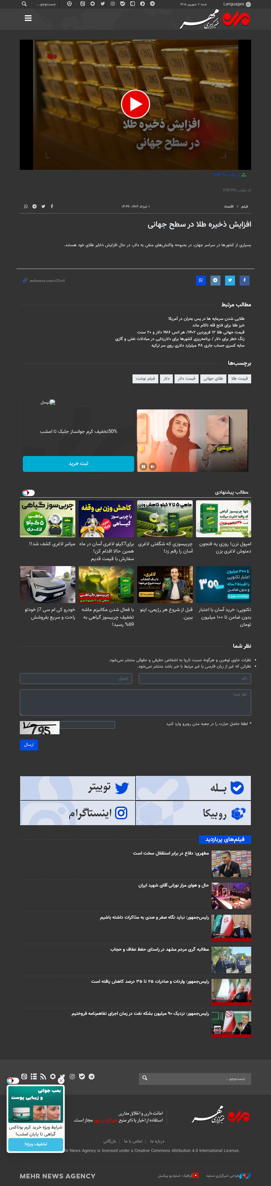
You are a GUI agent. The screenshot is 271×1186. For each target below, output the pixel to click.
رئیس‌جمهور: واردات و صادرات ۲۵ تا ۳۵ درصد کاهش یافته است (150, 981)
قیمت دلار (186, 378)
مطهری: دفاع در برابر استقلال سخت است (171, 853)
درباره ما (157, 1141)
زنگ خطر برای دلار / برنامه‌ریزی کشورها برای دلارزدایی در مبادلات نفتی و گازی (180, 339)
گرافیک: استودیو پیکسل (175, 1176)
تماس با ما (133, 1141)
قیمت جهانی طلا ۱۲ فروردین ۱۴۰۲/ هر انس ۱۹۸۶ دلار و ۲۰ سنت (191, 332)
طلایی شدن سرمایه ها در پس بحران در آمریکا (207, 319)
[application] (135, 105)
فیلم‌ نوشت (145, 378)
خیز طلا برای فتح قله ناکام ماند (218, 325)
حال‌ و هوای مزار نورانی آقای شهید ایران (173, 885)
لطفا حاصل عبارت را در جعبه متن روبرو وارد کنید (208, 724)
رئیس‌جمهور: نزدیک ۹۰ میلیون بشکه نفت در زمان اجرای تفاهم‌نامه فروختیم (140, 1013)
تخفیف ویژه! (35, 1144)
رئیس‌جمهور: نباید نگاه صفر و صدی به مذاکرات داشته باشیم (154, 917)
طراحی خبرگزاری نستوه (222, 1176)
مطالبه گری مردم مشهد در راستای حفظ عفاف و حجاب (159, 949)
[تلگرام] (91, 1077)
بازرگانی (109, 1141)
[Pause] (143, 467)
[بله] (82, 1077)
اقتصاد (229, 207)
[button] (135, 104)
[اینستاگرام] (72, 1077)
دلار (166, 378)
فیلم (244, 207)
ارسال (29, 745)
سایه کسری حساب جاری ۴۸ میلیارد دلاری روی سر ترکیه (198, 345)
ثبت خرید (78, 464)
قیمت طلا (239, 378)
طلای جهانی (213, 378)
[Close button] (61, 1080)
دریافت (227, 175)
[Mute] (153, 467)
